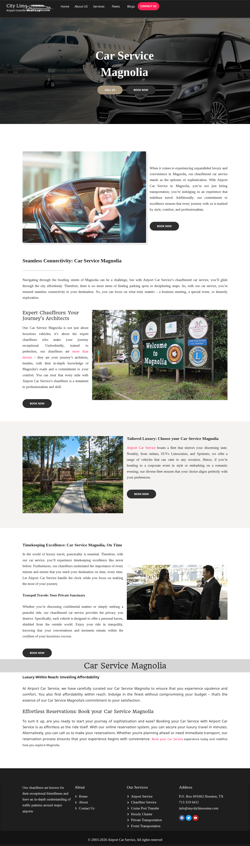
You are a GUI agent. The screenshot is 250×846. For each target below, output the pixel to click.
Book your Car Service (167, 739)
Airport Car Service (141, 448)
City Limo (16, 5)
